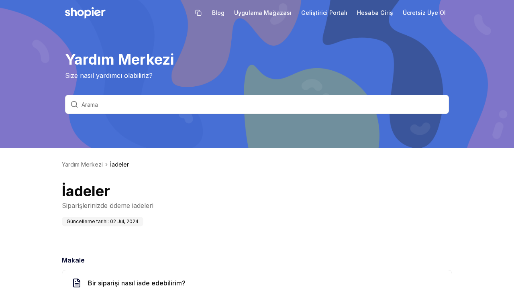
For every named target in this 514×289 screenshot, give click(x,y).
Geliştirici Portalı (324, 12)
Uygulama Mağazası (263, 12)
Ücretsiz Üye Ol (424, 12)
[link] (119, 165)
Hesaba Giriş (375, 12)
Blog (218, 12)
